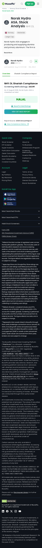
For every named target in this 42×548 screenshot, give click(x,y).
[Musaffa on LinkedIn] (3, 511)
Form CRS (5, 230)
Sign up (30, 3)
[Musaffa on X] (11, 511)
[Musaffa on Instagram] (15, 511)
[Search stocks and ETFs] (22, 4)
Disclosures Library (21, 492)
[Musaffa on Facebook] (7, 511)
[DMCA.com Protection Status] (9, 501)
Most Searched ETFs (10, 217)
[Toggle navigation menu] (38, 4)
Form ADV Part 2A (19, 376)
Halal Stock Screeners (10, 223)
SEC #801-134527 (22, 354)
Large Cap (9, 37)
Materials (21, 32)
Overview (6, 73)
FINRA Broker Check (9, 236)
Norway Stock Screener (18, 9)
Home (4, 9)
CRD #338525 (8, 354)
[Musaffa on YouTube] (20, 511)
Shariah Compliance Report (25, 73)
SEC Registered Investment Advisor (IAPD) (18, 233)
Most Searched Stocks (11, 211)
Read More (8, 53)
